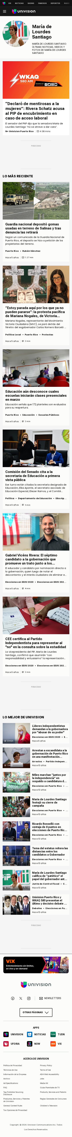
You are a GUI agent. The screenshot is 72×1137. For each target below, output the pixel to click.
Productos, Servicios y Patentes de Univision (16, 1100)
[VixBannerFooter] (36, 965)
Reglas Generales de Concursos (53, 1099)
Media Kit (44, 1083)
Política (9, 498)
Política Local (13, 334)
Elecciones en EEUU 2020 (19, 582)
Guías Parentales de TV (50, 1087)
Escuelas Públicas (49, 414)
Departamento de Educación (35, 498)
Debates (37, 908)
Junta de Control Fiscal (45, 883)
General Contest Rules (12, 1105)
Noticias (19, 3)
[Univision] (23, 11)
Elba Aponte (63, 498)
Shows (31, 3)
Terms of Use (45, 1070)
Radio (66, 3)
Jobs (42, 1079)
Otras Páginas (33, 1012)
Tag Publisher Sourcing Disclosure (13, 1093)
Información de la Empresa (14, 1074)
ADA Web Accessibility (49, 1074)
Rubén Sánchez (31, 251)
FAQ (5, 1087)
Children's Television (48, 1105)
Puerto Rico (12, 251)
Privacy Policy (46, 1065)
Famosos (42, 3)
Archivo (6, 1079)
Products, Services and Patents (53, 1092)
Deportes (55, 3)
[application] (36, 80)
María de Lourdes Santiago (42, 32)
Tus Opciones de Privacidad (15, 1110)
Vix (9, 3)
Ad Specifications (10, 1083)
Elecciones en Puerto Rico (47, 786)
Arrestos (37, 761)
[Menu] (4, 11)
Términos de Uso (10, 1070)
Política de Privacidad (12, 1065)
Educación (28, 414)
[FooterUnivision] (36, 984)
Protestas (47, 334)
